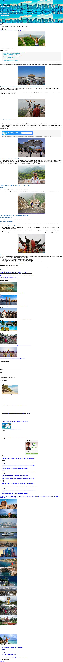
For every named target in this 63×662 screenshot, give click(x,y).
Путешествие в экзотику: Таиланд (6, 332)
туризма (17, 497)
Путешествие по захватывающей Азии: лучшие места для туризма (12, 358)
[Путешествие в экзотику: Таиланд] (8, 330)
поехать (49, 496)
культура (26, 496)
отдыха (45, 496)
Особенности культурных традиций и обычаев (10, 54)
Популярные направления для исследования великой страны (12, 56)
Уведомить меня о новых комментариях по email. (8, 377)
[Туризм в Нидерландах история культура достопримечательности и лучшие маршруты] (6, 404)
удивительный (22, 497)
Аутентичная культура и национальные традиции (10, 60)
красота (24, 496)
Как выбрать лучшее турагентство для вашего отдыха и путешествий (12, 429)
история (19, 496)
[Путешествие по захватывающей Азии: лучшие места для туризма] (8, 356)
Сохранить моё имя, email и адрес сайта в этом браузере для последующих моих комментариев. (15, 375)
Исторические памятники (9, 52)
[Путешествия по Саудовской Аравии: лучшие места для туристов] (8, 508)
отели (47, 496)
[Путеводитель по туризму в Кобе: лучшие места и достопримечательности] (8, 304)
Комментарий (2, 369)
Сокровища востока (6, 59)
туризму (20, 497)
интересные (15, 496)
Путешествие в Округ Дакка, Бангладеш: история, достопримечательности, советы (15, 345)
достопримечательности (7, 496)
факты (28, 497)
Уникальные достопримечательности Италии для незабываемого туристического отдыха (15, 421)
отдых (42, 496)
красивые (22, 496)
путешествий (7, 497)
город (0, 496)
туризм (14, 497)
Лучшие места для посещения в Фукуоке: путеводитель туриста (11, 394)
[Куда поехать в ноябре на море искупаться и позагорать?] (8, 643)
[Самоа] (8, 585)
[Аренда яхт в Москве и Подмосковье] (8, 537)
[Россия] (8, 556)
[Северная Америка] (8, 595)
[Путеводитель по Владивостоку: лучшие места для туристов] (8, 527)
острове (40, 496)
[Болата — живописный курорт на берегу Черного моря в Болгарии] (8, 291)
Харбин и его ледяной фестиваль (10, 57)
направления (37, 496)
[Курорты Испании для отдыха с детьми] (8, 566)
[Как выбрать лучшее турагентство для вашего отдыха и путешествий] (6, 428)
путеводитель (56, 496)
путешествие (3, 497)
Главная (1, 23)
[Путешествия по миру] (5, 20)
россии (10, 497)
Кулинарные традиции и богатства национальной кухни (11, 53)
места (33, 496)
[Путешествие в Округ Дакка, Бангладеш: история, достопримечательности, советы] (8, 343)
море (35, 496)
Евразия (3, 23)
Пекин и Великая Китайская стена (10, 58)
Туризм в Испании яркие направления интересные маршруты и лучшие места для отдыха (15, 437)
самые (11, 497)
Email (1, 372)
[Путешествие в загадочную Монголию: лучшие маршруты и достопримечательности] (8, 317)
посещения (51, 496)
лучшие (30, 496)
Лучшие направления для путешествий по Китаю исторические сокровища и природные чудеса (16, 413)
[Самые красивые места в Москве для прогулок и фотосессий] (8, 624)
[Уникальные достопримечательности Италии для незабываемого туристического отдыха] (6, 420)
